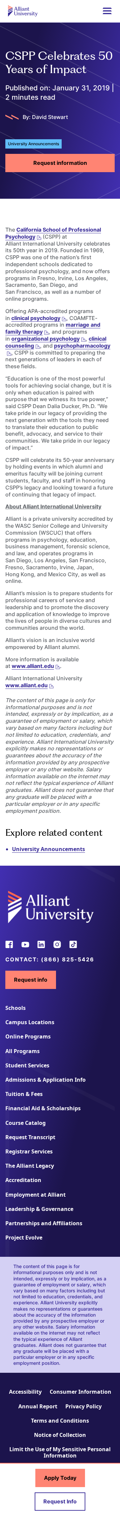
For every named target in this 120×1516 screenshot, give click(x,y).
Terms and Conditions (60, 1420)
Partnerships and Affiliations (43, 1223)
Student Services (27, 1065)
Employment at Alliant (35, 1194)
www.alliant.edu (33, 666)
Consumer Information (80, 1391)
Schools (15, 1008)
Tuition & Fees (24, 1094)
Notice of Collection (60, 1435)
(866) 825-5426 (67, 959)
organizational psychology (45, 338)
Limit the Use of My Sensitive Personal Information (60, 1452)
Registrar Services (29, 1151)
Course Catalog (25, 1123)
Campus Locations (29, 1022)
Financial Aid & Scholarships (43, 1108)
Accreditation (23, 1180)
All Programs (22, 1051)
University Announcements (48, 849)
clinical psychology (35, 318)
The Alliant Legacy (29, 1165)
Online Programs (28, 1036)
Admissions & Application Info (45, 1079)
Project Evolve (23, 1237)
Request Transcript (30, 1137)
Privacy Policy (83, 1406)
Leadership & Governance (39, 1209)
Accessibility (25, 1391)
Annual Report (37, 1406)
